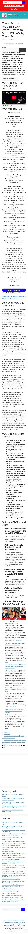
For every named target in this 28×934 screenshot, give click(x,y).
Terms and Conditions (8, 922)
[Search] (23, 2)
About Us (10, 920)
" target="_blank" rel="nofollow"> (12, 745)
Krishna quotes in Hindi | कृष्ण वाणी (10, 859)
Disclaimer (22, 920)
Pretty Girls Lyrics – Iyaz (11, 623)
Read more (19, 640)
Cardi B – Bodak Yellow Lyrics (9, 893)
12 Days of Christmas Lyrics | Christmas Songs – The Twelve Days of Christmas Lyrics (15, 689)
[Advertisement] (14, 771)
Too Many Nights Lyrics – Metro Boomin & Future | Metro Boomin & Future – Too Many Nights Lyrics (15, 666)
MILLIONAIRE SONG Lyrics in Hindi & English (13, 841)
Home (5, 920)
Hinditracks (12, 14)
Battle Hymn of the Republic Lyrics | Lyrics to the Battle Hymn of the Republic (14, 711)
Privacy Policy (17, 922)
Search (4, 47)
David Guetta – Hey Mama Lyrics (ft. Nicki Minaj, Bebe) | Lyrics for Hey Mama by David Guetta (14, 742)
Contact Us (15, 920)
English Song (7, 732)
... (2, 750)
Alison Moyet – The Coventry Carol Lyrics (12, 895)
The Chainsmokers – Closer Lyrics (11, 891)
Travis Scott (7, 734)
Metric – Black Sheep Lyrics (9, 889)
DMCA (23, 922)
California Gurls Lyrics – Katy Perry (11, 879)
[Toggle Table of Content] (16, 79)
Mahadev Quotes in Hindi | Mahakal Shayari (13, 857)
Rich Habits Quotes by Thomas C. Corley (12, 897)
